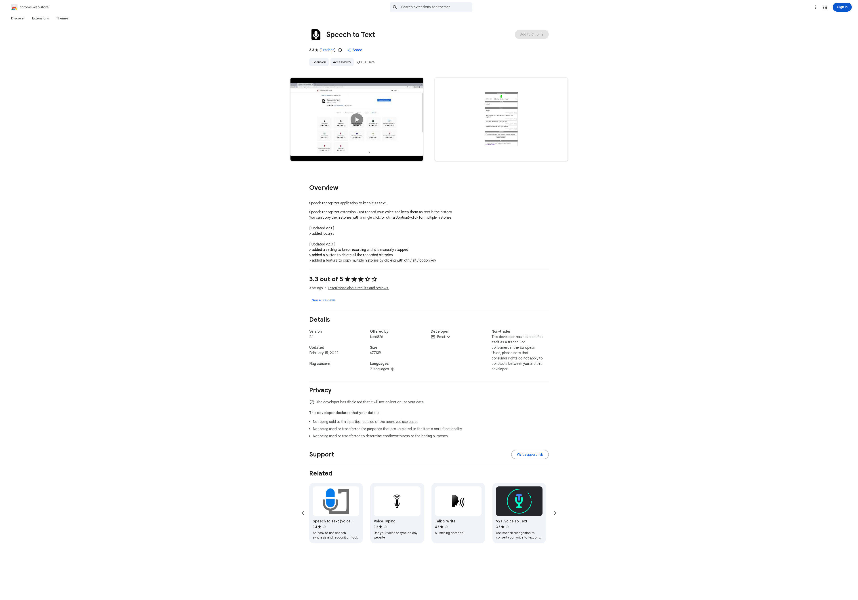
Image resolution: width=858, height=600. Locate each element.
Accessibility (342, 62)
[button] (825, 7)
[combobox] (436, 7)
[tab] (18, 18)
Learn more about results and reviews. (358, 288)
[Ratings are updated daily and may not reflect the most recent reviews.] (339, 50)
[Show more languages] (392, 369)
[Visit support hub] (530, 454)
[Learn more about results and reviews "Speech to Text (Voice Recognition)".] (324, 527)
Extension (319, 62)
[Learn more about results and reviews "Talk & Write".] (446, 527)
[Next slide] (555, 513)
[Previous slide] (303, 513)
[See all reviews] (323, 300)
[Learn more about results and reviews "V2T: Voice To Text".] (507, 527)
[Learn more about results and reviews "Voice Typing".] (385, 527)
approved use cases (402, 422)
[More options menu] (815, 7)
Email (441, 337)
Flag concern (319, 363)
